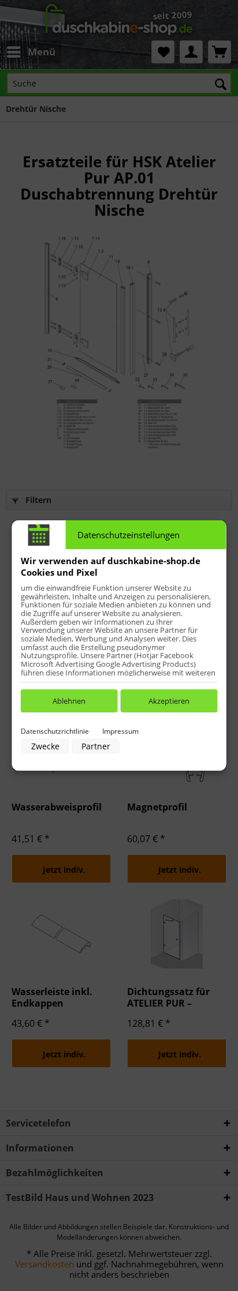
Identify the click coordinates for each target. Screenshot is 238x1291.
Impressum (120, 731)
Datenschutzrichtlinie (55, 731)
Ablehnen (69, 701)
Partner (95, 746)
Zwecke (45, 746)
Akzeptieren (168, 701)
